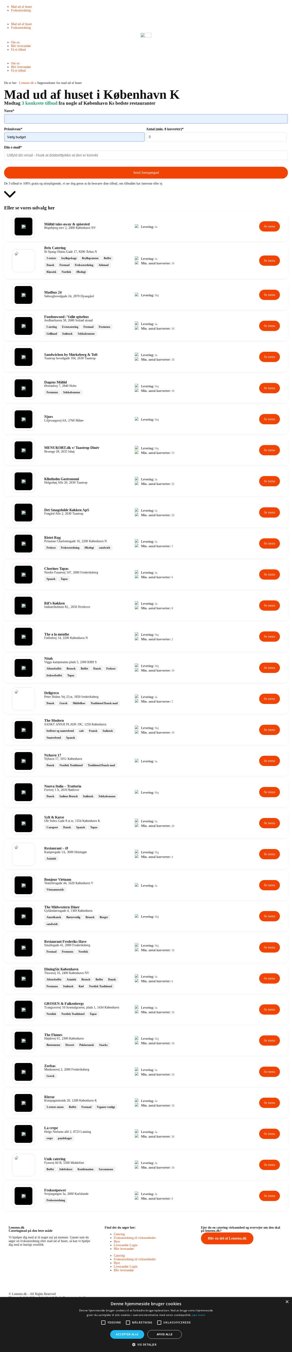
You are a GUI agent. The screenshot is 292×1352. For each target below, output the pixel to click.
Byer (117, 1241)
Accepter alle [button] (127, 1334)
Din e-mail (13, 147)
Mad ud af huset (21, 6)
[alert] (146, 1324)
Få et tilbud (18, 49)
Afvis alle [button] (165, 1334)
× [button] (287, 1302)
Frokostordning (21, 10)
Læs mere (198, 1315)
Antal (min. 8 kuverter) (165, 129)
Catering (119, 1234)
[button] (146, 17)
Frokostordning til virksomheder (135, 1238)
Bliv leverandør (21, 46)
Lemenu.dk (26, 83)
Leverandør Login (125, 1245)
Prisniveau (13, 129)
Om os (15, 42)
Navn (9, 111)
